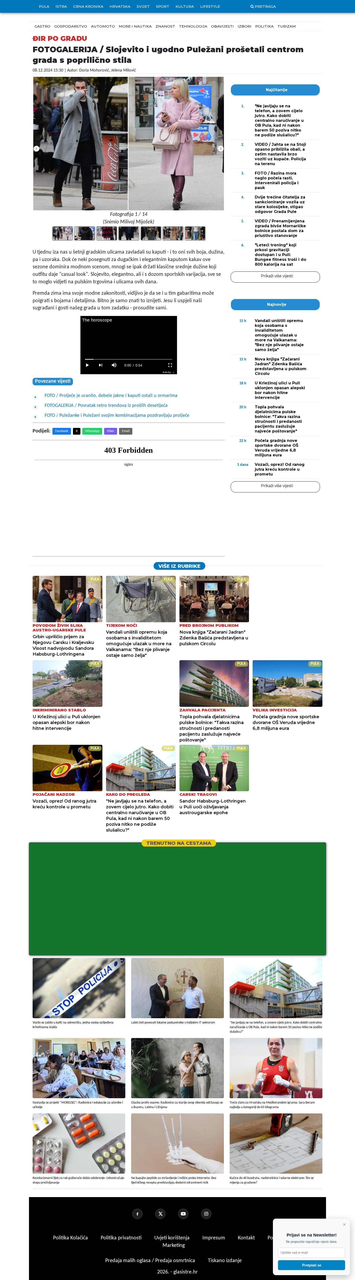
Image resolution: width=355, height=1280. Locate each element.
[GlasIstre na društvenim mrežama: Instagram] (212, 1214)
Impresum (214, 1238)
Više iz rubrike (179, 566)
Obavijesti (222, 26)
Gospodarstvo (70, 26)
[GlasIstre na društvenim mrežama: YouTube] (189, 1214)
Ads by (167, 372)
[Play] (87, 365)
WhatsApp (92, 431)
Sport (162, 6)
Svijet (143, 6)
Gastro (42, 26)
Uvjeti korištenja (172, 1238)
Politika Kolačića (71, 1238)
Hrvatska (120, 6)
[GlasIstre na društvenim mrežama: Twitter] (166, 1214)
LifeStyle (210, 6)
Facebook (61, 431)
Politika (264, 26)
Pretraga (265, 6)
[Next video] (100, 365)
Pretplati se (311, 1265)
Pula (44, 6)
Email (125, 431)
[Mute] (114, 365)
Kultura (185, 6)
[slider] (128, 359)
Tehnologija (193, 26)
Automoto (103, 26)
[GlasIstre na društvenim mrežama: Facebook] (143, 1214)
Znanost (165, 26)
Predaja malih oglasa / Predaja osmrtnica (150, 1261)
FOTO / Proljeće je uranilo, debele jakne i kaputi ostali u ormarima (111, 395)
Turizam (286, 26)
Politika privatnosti (121, 1238)
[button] (221, 149)
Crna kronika (88, 6)
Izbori (244, 26)
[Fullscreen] (170, 365)
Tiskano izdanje (225, 1261)
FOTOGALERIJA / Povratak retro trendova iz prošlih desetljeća (106, 405)
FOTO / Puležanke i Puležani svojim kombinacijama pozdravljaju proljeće (117, 415)
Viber (110, 431)
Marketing (174, 1245)
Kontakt (247, 1238)
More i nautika (135, 26)
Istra (61, 6)
